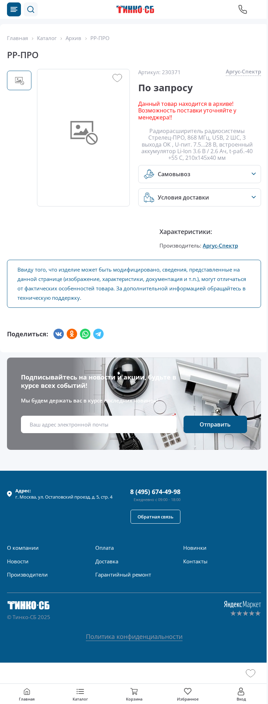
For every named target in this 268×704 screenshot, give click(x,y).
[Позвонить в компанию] (243, 9)
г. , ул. (63, 493)
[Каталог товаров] (14, 9)
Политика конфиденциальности (134, 636)
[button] (31, 9)
